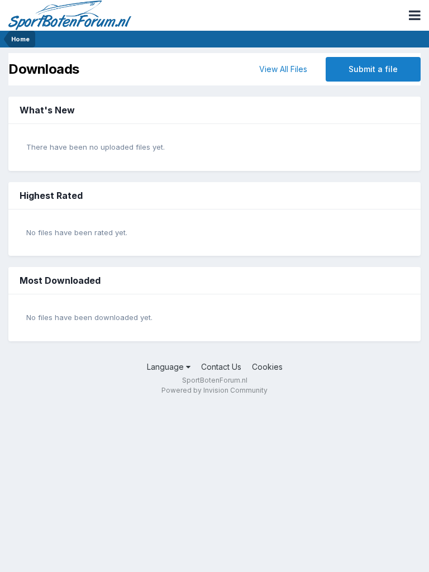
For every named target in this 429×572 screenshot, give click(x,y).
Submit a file (373, 69)
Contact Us (221, 366)
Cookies (267, 366)
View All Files (283, 69)
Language (166, 366)
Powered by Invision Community (214, 390)
